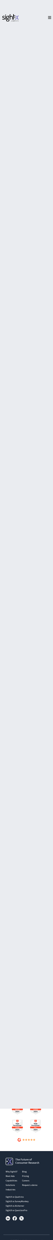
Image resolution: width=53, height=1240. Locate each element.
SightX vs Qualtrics (15, 1196)
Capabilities (11, 1180)
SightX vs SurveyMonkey (17, 1201)
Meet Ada (10, 1176)
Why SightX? (12, 1171)
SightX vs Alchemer (15, 1205)
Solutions (10, 1185)
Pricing (25, 1176)
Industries (10, 1189)
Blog (24, 1171)
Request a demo (29, 1185)
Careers (25, 1180)
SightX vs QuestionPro (16, 1210)
